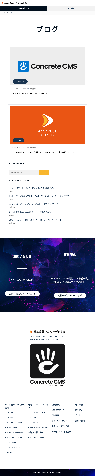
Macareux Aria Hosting (39, 427)
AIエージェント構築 (37, 437)
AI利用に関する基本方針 (61, 432)
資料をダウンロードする (70, 295)
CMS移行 (10, 417)
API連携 (9, 452)
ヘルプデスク (34, 417)
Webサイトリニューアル (15, 422)
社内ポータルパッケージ (15, 437)
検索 (44, 172)
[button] (92, 3)
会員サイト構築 (12, 427)
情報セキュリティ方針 (60, 426)
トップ (6, 13)
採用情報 (78, 410)
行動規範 (55, 415)
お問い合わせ (24, 8)
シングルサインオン (13, 447)
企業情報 (56, 405)
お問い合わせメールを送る (22, 294)
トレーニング (34, 422)
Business (18, 140)
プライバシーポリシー (60, 421)
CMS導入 (10, 412)
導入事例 (79, 405)
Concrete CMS (20, 81)
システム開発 (11, 442)
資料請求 (71, 8)
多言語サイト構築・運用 (15, 432)
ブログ (77, 415)
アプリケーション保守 (37, 412)
